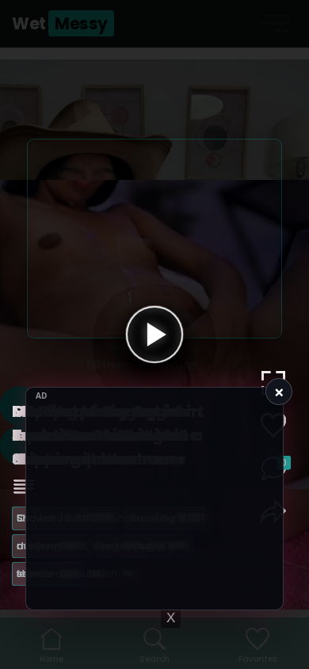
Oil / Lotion (54, 518)
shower (47, 573)
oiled (116, 545)
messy (45, 545)
